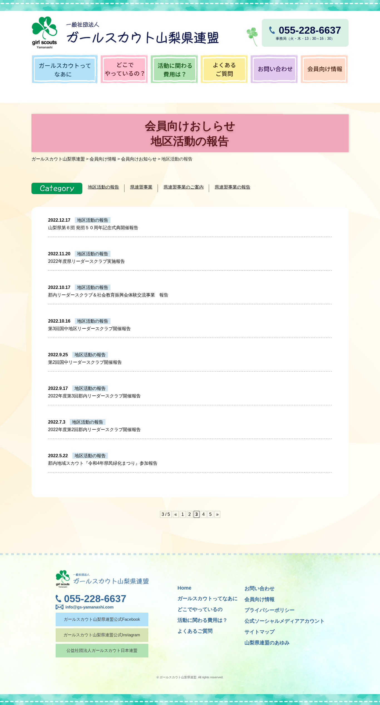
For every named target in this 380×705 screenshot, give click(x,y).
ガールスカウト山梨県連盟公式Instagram (101, 634)
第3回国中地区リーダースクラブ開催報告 (89, 328)
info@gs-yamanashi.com (89, 607)
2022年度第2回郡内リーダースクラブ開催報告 (94, 429)
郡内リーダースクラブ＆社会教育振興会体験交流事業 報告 (108, 295)
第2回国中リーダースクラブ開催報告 (85, 362)
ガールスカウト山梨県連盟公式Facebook (102, 619)
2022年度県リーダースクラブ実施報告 (86, 261)
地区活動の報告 (103, 187)
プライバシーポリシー (270, 610)
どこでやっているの (200, 609)
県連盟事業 (141, 187)
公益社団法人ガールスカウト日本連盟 (101, 650)
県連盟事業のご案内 (184, 187)
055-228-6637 (95, 598)
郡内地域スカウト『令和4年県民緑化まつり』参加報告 (102, 463)
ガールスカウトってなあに (207, 598)
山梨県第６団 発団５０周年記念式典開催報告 (93, 227)
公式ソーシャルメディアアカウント (285, 621)
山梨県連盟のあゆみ (267, 642)
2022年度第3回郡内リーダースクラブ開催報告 (94, 396)
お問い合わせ (260, 588)
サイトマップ (260, 632)
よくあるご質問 (195, 631)
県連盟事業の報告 (232, 187)
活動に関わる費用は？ (202, 620)
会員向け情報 (260, 599)
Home (184, 588)
